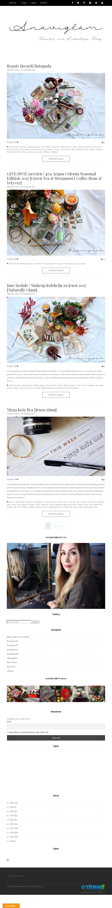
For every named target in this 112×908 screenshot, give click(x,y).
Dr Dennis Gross (50, 502)
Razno (11, 666)
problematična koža (90, 507)
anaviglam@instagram (56, 678)
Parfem (92, 149)
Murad (14, 504)
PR (43, 263)
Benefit (81, 147)
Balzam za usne (15, 385)
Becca (75, 147)
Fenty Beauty (25, 149)
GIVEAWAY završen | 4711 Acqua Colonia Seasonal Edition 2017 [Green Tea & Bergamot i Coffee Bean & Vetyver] (54, 178)
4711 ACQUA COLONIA (17, 147)
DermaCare (24, 388)
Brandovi (12, 641)
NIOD (86, 149)
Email (9, 721)
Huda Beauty (36, 149)
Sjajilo (101, 385)
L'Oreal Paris (65, 149)
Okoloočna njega (60, 504)
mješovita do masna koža (72, 507)
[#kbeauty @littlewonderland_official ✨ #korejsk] (31, 694)
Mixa (9, 504)
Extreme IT (101, 892)
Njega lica (44, 504)
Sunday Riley (12, 507)
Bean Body (20, 502)
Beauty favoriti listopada (29, 66)
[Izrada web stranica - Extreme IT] (93, 888)
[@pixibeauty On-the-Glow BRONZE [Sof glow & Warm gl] (15, 694)
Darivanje (82, 263)
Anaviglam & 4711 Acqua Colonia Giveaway (61, 263)
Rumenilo (90, 385)
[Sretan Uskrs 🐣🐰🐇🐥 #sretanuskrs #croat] (97, 694)
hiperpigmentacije (55, 507)
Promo (83, 385)
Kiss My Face (74, 502)
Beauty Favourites (53, 147)
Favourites (15, 149)
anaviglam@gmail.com (56, 537)
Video (10, 671)
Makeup (79, 149)
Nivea (37, 504)
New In (74, 385)
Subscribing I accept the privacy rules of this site (28, 732)
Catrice (87, 147)
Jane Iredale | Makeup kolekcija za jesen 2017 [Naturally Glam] (46, 288)
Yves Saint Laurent (35, 152)
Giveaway (30, 263)
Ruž (97, 385)
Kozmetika (13, 654)
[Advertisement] (30, 771)
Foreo (60, 502)
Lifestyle (12, 658)
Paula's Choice (83, 504)
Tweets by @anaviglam (16, 876)
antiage (38, 507)
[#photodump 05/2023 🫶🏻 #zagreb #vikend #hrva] (64, 694)
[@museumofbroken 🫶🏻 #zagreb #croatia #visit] (80, 694)
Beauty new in (66, 147)
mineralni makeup (72, 388)
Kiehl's (65, 502)
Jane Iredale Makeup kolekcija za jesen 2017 (47, 388)
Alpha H (12, 502)
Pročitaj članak (56, 158)
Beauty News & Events (42, 385)
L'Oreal (56, 149)
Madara (101, 502)
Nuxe (52, 504)
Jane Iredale (47, 149)
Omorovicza (72, 504)
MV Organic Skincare (26, 504)
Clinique (28, 502)
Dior (8, 149)
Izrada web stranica (89, 892)
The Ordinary (22, 152)
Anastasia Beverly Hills (36, 147)
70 (104, 259)
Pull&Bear (54, 152)
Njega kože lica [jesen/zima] (32, 409)
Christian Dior (96, 147)
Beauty (16, 388)
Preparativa (97, 504)
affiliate (46, 152)
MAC (73, 149)
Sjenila (9, 388)
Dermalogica (37, 502)
